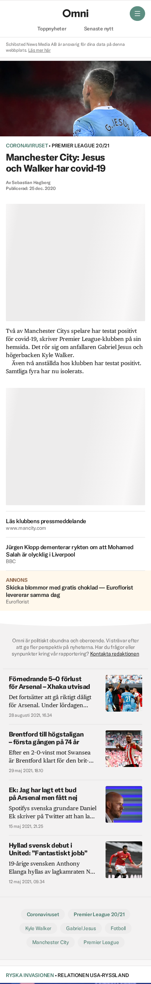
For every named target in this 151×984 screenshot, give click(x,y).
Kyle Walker (38, 928)
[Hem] (75, 13)
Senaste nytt (99, 29)
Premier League (101, 942)
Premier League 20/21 (80, 145)
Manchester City (50, 942)
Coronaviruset (27, 145)
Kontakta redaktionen (114, 653)
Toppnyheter (51, 29)
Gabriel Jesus (81, 928)
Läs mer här (39, 50)
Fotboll (118, 928)
